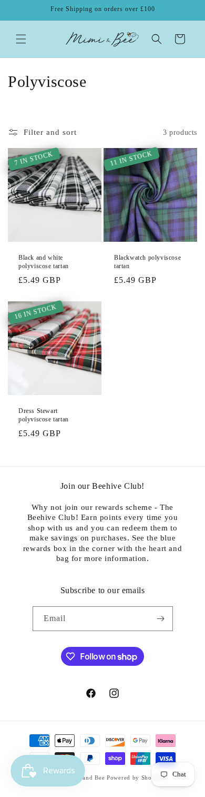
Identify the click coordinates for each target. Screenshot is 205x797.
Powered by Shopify (135, 777)
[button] (21, 39)
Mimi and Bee (85, 777)
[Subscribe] (160, 618)
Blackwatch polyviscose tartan (147, 262)
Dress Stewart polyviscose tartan (43, 415)
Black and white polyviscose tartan (43, 262)
